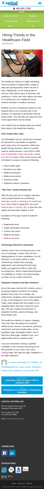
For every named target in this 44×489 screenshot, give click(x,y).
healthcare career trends (20, 367)
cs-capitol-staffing (15, 362)
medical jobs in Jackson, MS (14, 207)
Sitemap (29, 483)
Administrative (11, 16)
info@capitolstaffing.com (15, 419)
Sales (11, 26)
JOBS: (22, 12)
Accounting (11, 21)
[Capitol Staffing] (10, 3)
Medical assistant (11, 238)
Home (14, 483)
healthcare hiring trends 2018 (26, 370)
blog (7, 367)
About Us (21, 483)
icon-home (14, 8)
